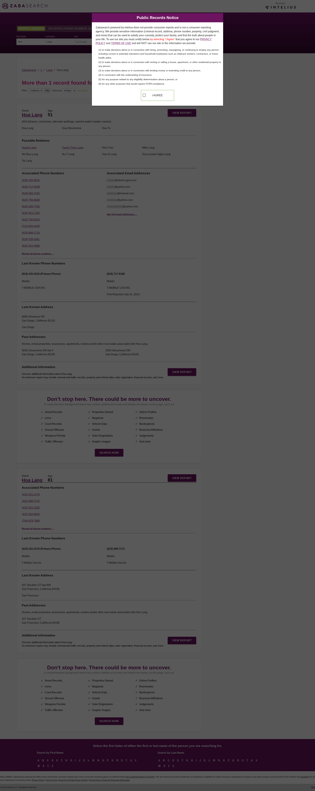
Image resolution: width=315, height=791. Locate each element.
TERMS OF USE (121, 43)
